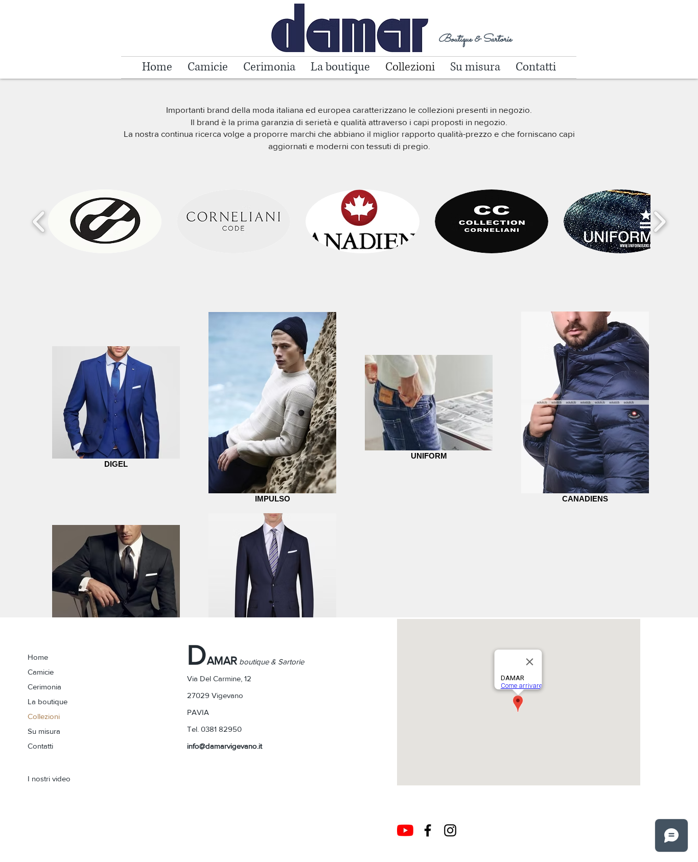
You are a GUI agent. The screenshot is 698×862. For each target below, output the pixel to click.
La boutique (47, 701)
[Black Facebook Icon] (428, 830)
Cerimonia (44, 686)
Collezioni (44, 716)
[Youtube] (405, 830)
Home (38, 657)
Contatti (40, 745)
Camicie (41, 671)
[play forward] (659, 221)
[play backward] (39, 221)
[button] (104, 221)
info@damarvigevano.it (224, 745)
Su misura (44, 731)
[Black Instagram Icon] (450, 830)
